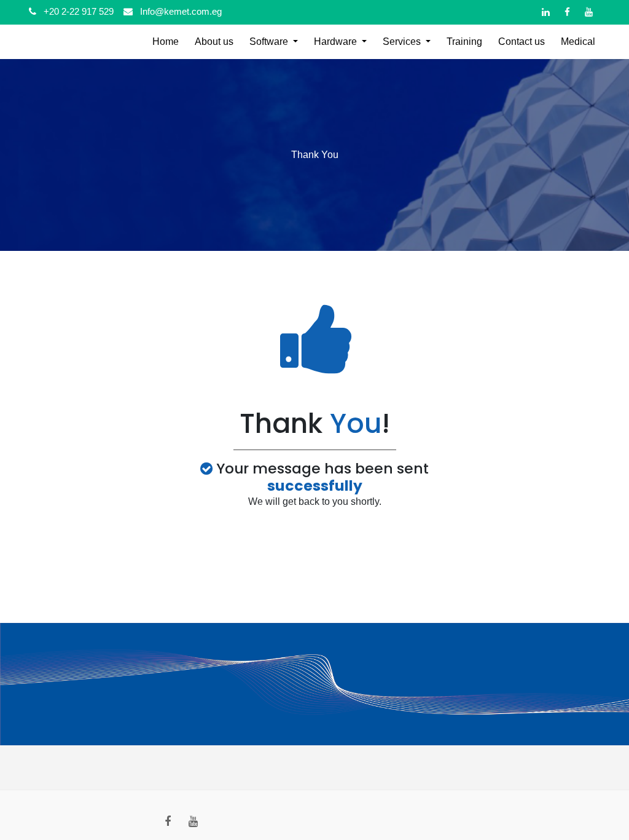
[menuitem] (165, 42)
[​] (545, 12)
